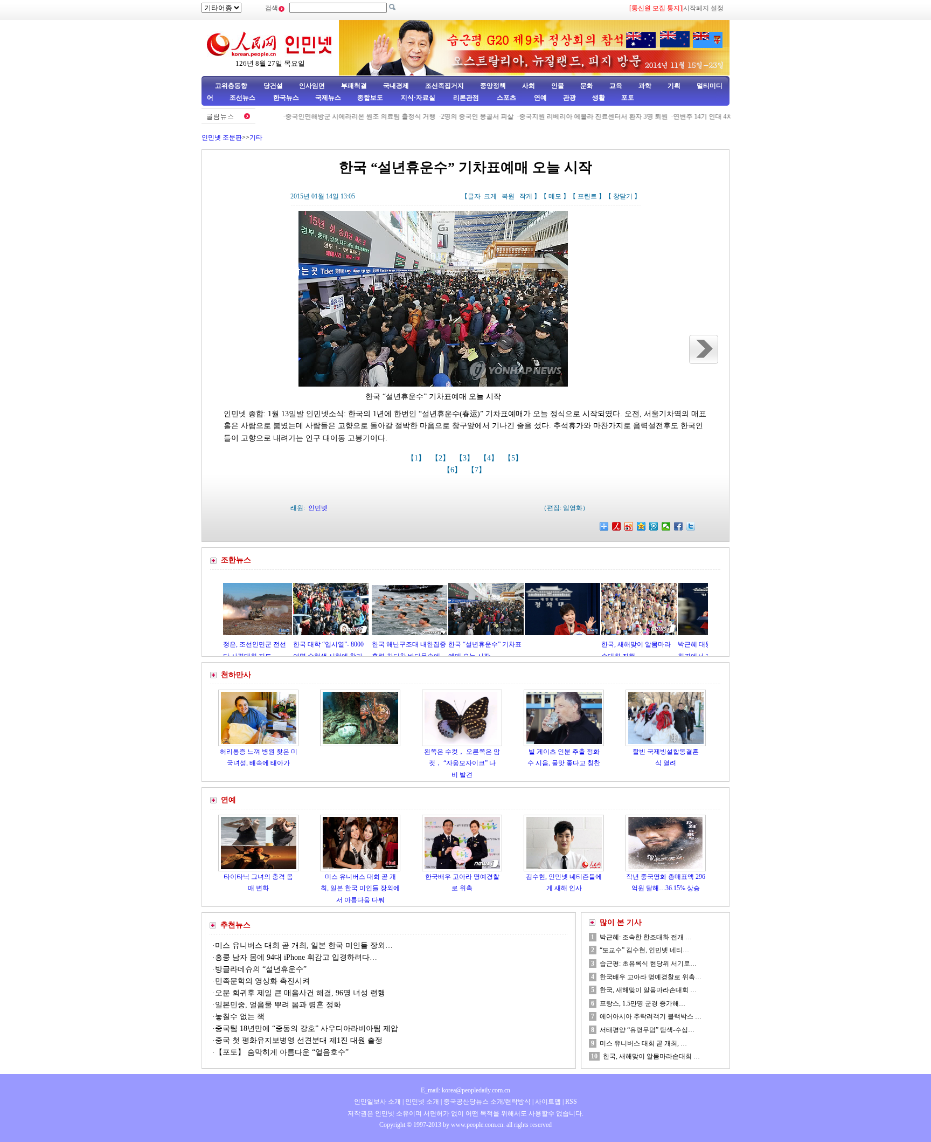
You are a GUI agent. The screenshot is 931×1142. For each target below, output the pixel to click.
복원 (508, 196)
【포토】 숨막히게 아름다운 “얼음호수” (282, 1052)
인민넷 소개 (421, 1101)
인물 (557, 86)
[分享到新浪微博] (629, 526)
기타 (255, 137)
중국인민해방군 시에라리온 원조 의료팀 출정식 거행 (330, 116)
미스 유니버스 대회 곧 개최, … (643, 1043)
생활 (598, 97)
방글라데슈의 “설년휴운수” (261, 969)
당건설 (273, 86)
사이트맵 (548, 1101)
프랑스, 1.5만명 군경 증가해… (642, 1003)
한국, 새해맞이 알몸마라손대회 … (648, 990)
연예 (539, 97)
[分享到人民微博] (616, 526)
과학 (644, 86)
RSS (571, 1101)
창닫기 (623, 196)
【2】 (441, 458)
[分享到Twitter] (691, 526)
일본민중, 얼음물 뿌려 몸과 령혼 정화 (278, 1005)
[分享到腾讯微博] (653, 526)
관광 (569, 97)
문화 (586, 86)
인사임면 (312, 86)
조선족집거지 (444, 86)
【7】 (477, 470)
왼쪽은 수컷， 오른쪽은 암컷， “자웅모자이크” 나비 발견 (462, 763)
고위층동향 (231, 86)
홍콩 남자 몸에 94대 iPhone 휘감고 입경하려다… (296, 957)
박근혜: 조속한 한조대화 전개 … (646, 937)
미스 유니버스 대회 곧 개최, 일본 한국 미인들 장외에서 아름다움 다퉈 (360, 888)
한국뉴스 (286, 97)
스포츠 (505, 97)
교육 (615, 86)
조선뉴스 (243, 97)
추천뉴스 (235, 925)
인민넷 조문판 (222, 137)
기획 (674, 86)
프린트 (587, 196)
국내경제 (396, 86)
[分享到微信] (666, 526)
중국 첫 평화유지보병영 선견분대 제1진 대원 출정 (299, 1040)
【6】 (453, 470)
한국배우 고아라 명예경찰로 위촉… (650, 977)
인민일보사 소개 (377, 1101)
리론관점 (466, 97)
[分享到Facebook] (678, 526)
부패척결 (354, 86)
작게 (525, 196)
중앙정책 (493, 86)
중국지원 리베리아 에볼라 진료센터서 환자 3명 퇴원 (563, 116)
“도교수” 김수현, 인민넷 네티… (644, 950)
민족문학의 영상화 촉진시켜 (262, 981)
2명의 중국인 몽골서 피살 (447, 116)
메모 (554, 196)
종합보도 (370, 97)
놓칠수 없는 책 (240, 1017)
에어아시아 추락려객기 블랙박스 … (650, 1016)
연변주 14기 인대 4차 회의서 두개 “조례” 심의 (708, 116)
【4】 (490, 458)
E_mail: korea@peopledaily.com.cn (465, 1090)
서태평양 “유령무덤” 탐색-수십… (647, 1030)
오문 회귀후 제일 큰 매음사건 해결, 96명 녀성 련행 (300, 993)
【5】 (514, 458)
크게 (490, 196)
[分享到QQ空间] (641, 526)
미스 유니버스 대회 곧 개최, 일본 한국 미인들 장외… (304, 945)
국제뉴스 (328, 97)
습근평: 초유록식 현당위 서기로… (648, 963)
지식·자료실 (419, 97)
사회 (528, 86)
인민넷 (318, 508)
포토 (627, 97)
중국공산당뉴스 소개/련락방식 (487, 1101)
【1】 (417, 458)
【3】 (465, 458)
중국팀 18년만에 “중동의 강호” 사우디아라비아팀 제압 (306, 1028)
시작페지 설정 (703, 8)
